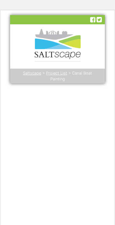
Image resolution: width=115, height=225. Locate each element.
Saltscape (32, 73)
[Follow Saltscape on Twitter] (99, 20)
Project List (56, 73)
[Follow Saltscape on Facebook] (92, 20)
